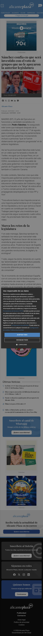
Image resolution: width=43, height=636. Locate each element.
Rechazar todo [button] (22, 340)
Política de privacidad (17, 330)
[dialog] (21, 318)
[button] (21, 344)
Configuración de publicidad (20, 325)
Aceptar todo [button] (22, 335)
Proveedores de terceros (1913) (13, 311)
